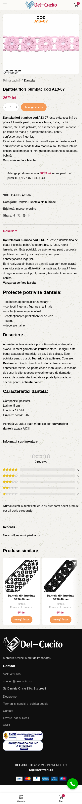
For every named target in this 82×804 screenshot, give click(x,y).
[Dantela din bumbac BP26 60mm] (21, 576)
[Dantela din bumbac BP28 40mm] (60, 576)
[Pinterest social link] (24, 215)
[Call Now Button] (72, 783)
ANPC (7, 725)
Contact (8, 710)
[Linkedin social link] (29, 215)
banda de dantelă (37, 141)
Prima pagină (11, 80)
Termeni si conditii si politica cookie (25, 703)
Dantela (29, 80)
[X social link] (18, 215)
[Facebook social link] (14, 215)
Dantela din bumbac (43, 202)
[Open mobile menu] (5, 5)
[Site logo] (41, 4)
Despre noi (10, 696)
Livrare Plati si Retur (16, 718)
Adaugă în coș (34, 107)
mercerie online (26, 208)
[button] (21, 619)
